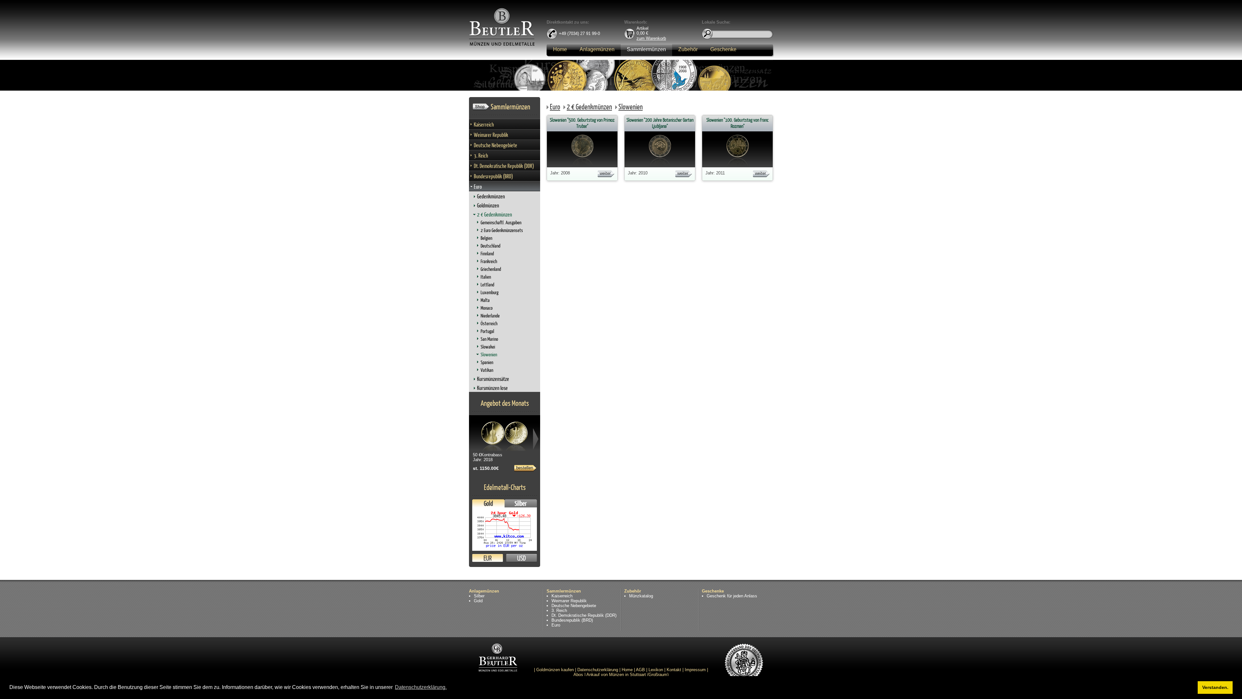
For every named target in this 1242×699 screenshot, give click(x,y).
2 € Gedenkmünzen (494, 214)
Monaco (487, 308)
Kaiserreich (484, 124)
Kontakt (674, 669)
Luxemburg (489, 292)
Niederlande (490, 316)
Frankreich (489, 261)
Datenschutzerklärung (597, 669)
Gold (488, 503)
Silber (521, 503)
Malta (485, 300)
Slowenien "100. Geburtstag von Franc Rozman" (737, 123)
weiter (605, 173)
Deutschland (490, 246)
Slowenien (489, 354)
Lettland (487, 285)
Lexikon (655, 669)
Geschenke (723, 49)
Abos (578, 674)
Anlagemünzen (597, 49)
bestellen (524, 467)
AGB (640, 669)
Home (560, 49)
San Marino (489, 339)
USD (521, 558)
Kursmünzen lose (492, 387)
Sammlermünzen (646, 49)
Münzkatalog (641, 596)
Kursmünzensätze (493, 378)
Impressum (695, 669)
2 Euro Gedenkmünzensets (502, 230)
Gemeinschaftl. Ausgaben (501, 222)
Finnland (487, 253)
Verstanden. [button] (1215, 687)
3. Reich (481, 155)
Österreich (489, 323)
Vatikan (487, 370)
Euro (478, 186)
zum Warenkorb (651, 38)
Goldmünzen (488, 205)
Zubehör (688, 49)
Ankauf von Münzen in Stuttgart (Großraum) (627, 674)
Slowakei (488, 347)
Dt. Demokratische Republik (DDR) (504, 165)
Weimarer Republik (491, 134)
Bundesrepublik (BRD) (493, 176)
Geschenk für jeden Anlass (732, 596)
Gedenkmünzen (491, 196)
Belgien (486, 238)
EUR (488, 558)
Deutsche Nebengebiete (495, 145)
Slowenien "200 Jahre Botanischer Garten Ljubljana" (659, 123)
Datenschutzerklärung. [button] (421, 687)
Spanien (487, 362)
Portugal (487, 331)
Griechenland (491, 269)
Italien (486, 277)
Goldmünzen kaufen (555, 669)
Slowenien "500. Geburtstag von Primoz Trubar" (582, 123)
